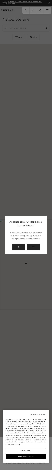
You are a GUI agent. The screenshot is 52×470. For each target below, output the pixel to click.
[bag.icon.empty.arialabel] (40, 10)
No (33, 247)
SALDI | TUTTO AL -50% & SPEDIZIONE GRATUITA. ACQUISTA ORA (22, 2)
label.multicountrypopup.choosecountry (26, 463)
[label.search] (25, 10)
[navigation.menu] (47, 10)
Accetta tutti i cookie (26, 456)
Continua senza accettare (38, 414)
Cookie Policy (15, 444)
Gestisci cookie (26, 450)
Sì (19, 247)
